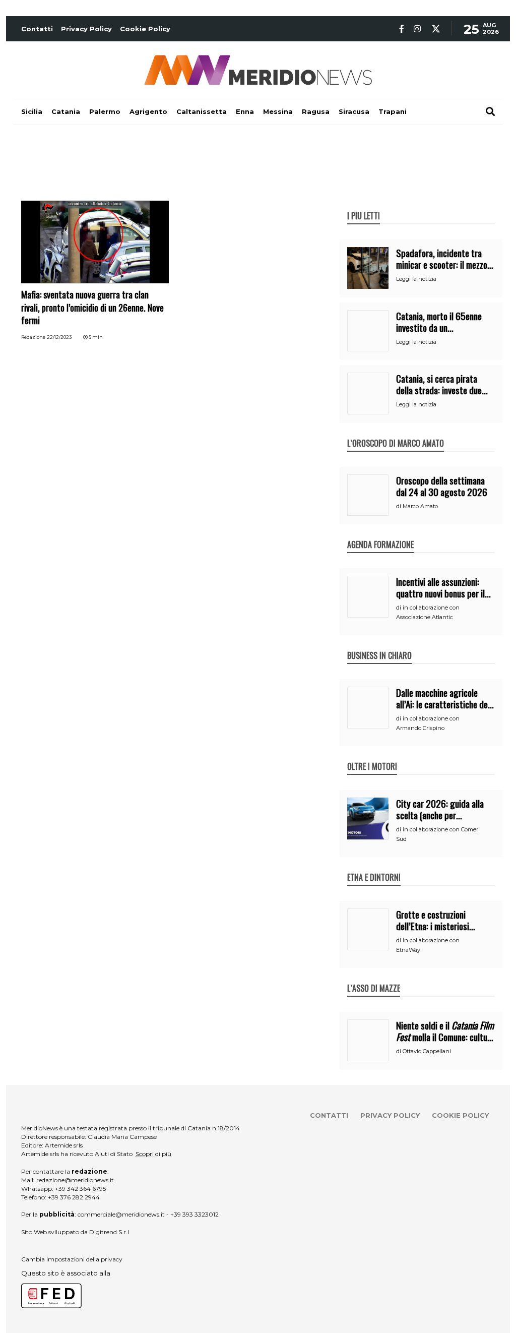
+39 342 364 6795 (80, 1188)
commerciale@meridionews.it (121, 1214)
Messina (278, 111)
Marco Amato (420, 506)
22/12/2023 (59, 337)
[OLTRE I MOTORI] (372, 756)
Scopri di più (153, 1154)
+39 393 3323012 (194, 1214)
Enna (245, 111)
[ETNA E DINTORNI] (374, 867)
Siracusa (354, 111)
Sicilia (31, 111)
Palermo (104, 111)
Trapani (392, 111)
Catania (65, 111)
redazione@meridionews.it (75, 1180)
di (399, 506)
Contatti (37, 29)
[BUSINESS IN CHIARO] (379, 645)
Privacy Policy (86, 29)
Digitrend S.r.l (109, 1232)
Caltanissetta (201, 111)
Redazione (33, 337)
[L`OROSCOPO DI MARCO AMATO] (395, 433)
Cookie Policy (145, 29)
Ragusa (316, 111)
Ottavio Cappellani (427, 1051)
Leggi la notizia (416, 278)
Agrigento (148, 111)
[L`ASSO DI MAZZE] (373, 978)
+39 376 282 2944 (74, 1197)
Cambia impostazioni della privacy (71, 1259)
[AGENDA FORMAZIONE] (380, 534)
